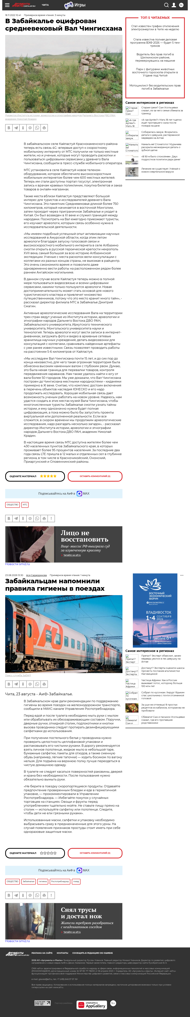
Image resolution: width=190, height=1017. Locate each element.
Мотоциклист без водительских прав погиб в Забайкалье (155, 87)
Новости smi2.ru (17, 564)
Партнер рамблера (63, 1003)
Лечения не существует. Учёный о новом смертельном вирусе (160, 170)
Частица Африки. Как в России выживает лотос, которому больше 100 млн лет (161, 683)
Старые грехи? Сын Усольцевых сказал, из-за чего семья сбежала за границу (162, 110)
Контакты (62, 953)
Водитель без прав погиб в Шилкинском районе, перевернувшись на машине (155, 57)
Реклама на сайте (42, 953)
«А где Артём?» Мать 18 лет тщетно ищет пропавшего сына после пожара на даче (161, 122)
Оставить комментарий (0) (95, 476)
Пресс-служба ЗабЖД (18, 675)
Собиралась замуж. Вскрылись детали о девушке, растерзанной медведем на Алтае (160, 135)
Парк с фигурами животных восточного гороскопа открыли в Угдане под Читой (155, 72)
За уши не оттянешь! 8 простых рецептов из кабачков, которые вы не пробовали (163, 707)
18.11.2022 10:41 (13, 15)
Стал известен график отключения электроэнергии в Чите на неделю (155, 28)
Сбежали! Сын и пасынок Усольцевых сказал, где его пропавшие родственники (163, 720)
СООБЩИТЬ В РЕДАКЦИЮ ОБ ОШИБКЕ (92, 953)
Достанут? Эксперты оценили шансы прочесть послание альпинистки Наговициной (162, 671)
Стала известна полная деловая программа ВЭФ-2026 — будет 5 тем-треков (155, 42)
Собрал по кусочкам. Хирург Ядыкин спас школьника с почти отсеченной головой (162, 695)
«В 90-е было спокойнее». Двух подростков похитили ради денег (161, 158)
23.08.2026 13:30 (14, 575)
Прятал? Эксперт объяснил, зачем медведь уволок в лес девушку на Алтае (161, 658)
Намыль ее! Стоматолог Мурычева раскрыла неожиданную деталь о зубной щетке (161, 147)
